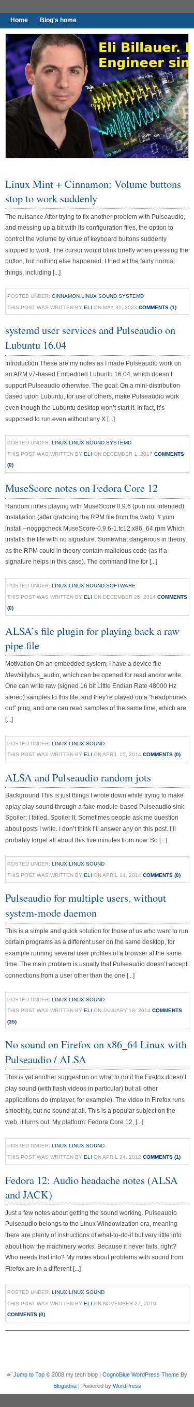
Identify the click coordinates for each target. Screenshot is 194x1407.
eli (88, 307)
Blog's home (58, 20)
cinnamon (66, 296)
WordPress (127, 1386)
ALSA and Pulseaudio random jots (78, 777)
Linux (59, 442)
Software (121, 585)
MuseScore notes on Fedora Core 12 (81, 488)
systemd (131, 296)
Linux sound (99, 296)
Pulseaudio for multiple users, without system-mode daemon (85, 905)
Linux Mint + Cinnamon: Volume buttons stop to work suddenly (93, 191)
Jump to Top (28, 1374)
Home (19, 20)
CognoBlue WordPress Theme (140, 1374)
